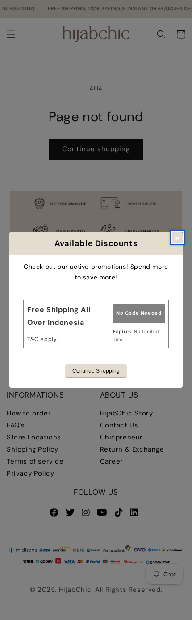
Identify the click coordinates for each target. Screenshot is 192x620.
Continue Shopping (96, 371)
